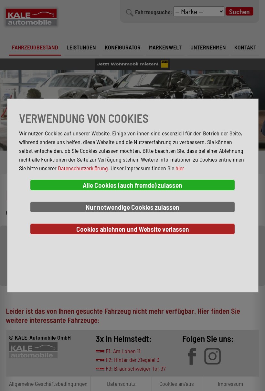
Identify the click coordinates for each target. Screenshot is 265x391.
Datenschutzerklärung (83, 168)
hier (179, 168)
